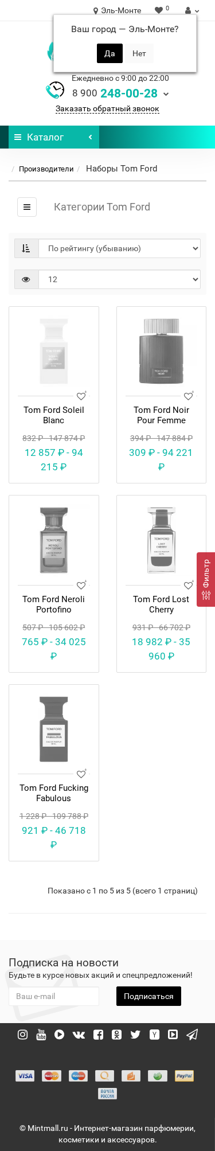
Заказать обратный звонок (107, 108)
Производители (46, 169)
